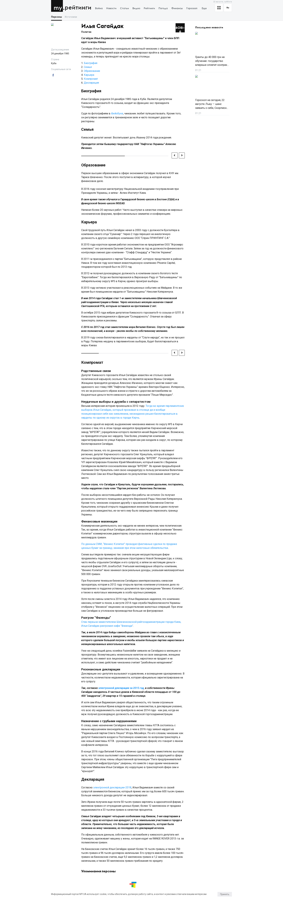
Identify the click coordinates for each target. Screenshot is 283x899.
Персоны (56, 17)
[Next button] (182, 155)
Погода (163, 8)
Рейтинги (78, 8)
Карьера (89, 74)
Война (99, 8)
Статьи (124, 8)
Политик (86, 32)
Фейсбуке (117, 113)
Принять (224, 894)
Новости (111, 8)
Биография (90, 63)
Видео (136, 8)
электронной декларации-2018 (112, 787)
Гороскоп (191, 8)
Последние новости (209, 27)
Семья (88, 67)
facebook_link (53, 75)
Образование (92, 70)
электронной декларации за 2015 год (121, 688)
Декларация (91, 82)
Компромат (91, 78)
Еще (204, 8)
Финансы (177, 8)
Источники (71, 17)
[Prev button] (175, 155)
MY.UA (57, 6)
